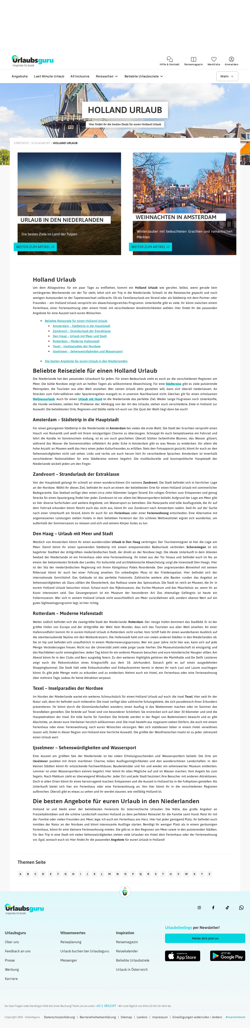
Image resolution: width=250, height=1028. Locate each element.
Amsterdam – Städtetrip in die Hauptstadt (81, 326)
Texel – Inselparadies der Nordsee (77, 346)
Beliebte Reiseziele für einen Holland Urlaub (76, 321)
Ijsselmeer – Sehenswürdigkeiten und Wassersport (88, 351)
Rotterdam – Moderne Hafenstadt (76, 341)
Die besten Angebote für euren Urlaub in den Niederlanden (86, 361)
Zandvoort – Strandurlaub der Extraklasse (82, 331)
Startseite (21, 143)
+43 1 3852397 (106, 1005)
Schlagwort (40, 143)
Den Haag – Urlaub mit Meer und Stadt (80, 336)
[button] (205, 938)
